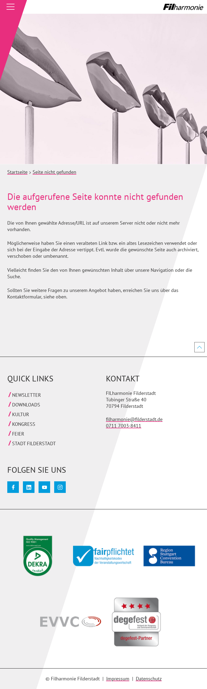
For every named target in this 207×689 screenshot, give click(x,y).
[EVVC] (68, 624)
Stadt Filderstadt (34, 443)
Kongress (23, 424)
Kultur (20, 414)
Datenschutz (149, 679)
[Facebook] (13, 487)
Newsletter (26, 395)
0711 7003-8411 (123, 426)
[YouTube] (44, 487)
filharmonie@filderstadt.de (134, 419)
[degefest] (134, 624)
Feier (18, 434)
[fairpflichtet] (101, 558)
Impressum (117, 679)
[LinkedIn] (28, 487)
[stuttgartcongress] (167, 558)
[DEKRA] (35, 558)
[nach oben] (199, 347)
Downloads (26, 405)
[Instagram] (60, 487)
